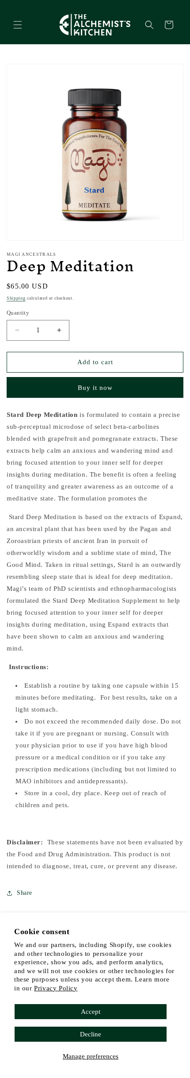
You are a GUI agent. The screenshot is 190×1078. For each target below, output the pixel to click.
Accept (90, 1011)
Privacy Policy (55, 988)
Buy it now (95, 387)
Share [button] (24, 892)
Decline (90, 1034)
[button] (17, 25)
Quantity (18, 312)
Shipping (16, 298)
